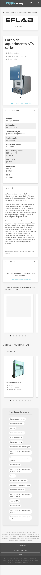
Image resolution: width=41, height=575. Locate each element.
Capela (12, 428)
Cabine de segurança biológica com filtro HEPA (20, 470)
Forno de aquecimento (17, 419)
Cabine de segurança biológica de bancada (20, 518)
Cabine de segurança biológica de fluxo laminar (20, 495)
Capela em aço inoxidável (18, 480)
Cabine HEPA (14, 501)
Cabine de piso (15, 506)
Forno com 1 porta (16, 442)
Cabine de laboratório (17, 490)
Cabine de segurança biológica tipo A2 (20, 511)
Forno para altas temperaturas (20, 485)
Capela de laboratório (17, 433)
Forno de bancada (16, 437)
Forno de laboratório (16, 424)
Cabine (12, 476)
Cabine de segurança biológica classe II (20, 452)
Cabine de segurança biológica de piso (20, 459)
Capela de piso (15, 465)
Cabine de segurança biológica (20, 447)
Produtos (19, 26)
